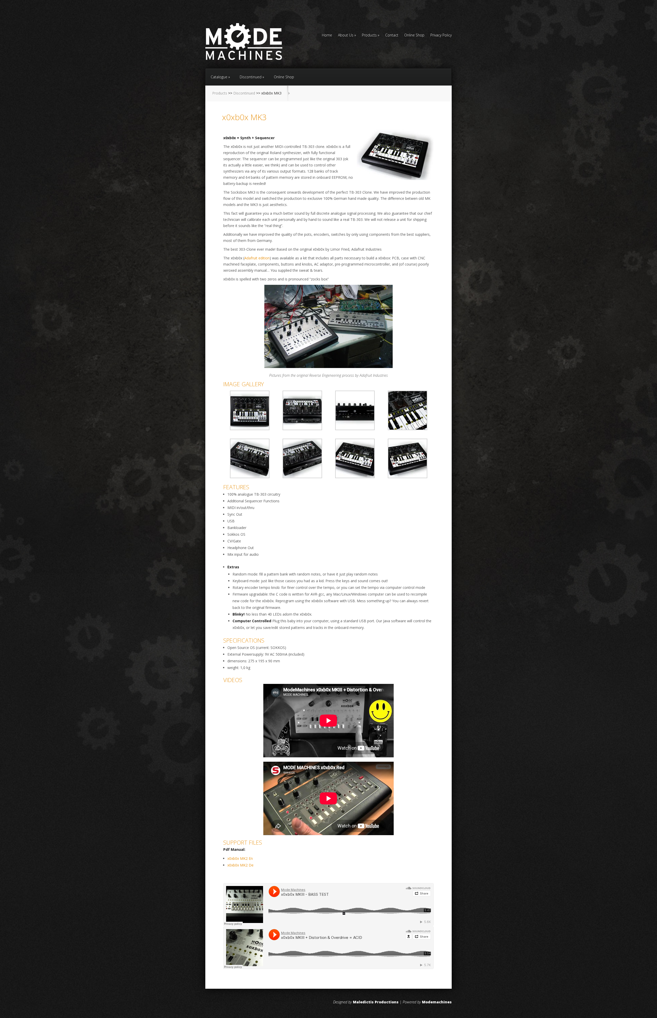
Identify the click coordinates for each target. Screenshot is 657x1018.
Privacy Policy (441, 35)
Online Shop (414, 35)
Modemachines (437, 1002)
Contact (391, 35)
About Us (345, 35)
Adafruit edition (257, 258)
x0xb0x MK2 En (240, 858)
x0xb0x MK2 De (240, 865)
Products (369, 35)
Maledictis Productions (376, 1002)
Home (327, 35)
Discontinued (251, 76)
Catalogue (219, 76)
